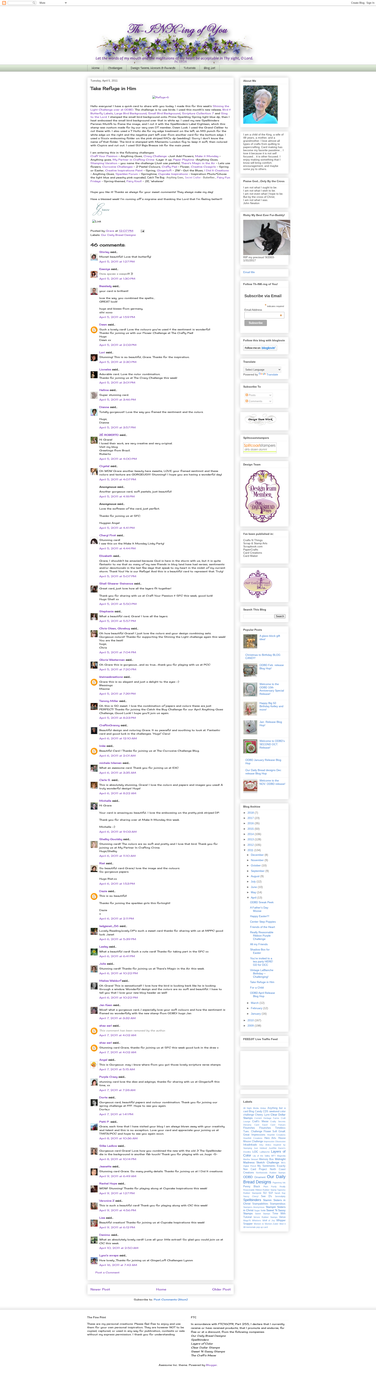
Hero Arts (270, 1138)
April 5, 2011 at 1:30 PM (117, 278)
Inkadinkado (250, 1144)
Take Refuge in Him (262, 982)
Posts (252, 395)
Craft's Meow (260, 1121)
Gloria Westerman (112, 659)
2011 (251, 850)
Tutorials (189, 68)
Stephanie (106, 611)
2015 (251, 828)
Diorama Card (251, 1125)
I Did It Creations (216, 170)
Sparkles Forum (127, 173)
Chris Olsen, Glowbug (114, 628)
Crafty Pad (169, 166)
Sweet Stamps (262, 1213)
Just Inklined (260, 1148)
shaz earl (105, 1025)
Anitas (263, 1108)
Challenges (115, 68)
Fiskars (282, 1125)
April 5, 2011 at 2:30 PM (117, 361)
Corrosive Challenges (117, 166)
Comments (255, 401)
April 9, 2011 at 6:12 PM (117, 1227)
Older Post (221, 1289)
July (254, 881)
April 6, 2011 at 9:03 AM (118, 831)
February (257, 1008)
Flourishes (249, 1128)
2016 (251, 823)
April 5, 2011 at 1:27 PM (117, 261)
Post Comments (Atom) (171, 1299)
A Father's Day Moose (259, 909)
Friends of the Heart (262, 927)
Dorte (103, 1097)
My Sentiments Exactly (271, 1166)
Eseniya (104, 269)
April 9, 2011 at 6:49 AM (117, 1176)
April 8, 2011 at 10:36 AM (118, 1138)
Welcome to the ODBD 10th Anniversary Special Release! (271, 688)
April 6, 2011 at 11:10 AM (117, 855)
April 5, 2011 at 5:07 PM (117, 576)
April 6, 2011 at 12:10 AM (118, 738)
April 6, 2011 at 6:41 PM (117, 956)
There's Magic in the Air (198, 163)
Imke (102, 745)
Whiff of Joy (268, 1220)
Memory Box (266, 1159)
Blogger (211, 1365)
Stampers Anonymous (254, 1207)
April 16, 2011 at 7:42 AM (118, 1265)
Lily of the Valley (261, 1156)
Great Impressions (254, 1134)
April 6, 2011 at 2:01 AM (117, 755)
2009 (251, 1025)
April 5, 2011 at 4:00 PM (118, 458)
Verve (282, 1217)
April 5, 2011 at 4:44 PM (117, 548)
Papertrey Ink (279, 1182)
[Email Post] (142, 230)
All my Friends (259, 944)
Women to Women (263, 1224)
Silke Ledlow (108, 1145)
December (258, 854)
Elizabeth (105, 555)
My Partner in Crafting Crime (133, 159)
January (256, 1013)
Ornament (260, 1177)
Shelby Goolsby (110, 839)
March (255, 1002)
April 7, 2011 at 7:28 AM (117, 1090)
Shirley (104, 252)
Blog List (209, 68)
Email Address (263, 309)
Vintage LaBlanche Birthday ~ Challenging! (261, 973)
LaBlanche (265, 1152)
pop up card (262, 1227)
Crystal (104, 466)
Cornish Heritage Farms (266, 1118)
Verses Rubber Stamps (265, 1217)
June (254, 887)
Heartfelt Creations (252, 1138)
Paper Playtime (183, 159)
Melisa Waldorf (110, 980)
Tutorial (247, 1217)
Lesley (103, 946)
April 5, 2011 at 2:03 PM (117, 344)
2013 (251, 839)
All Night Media (251, 1108)
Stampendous (278, 1203)
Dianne (104, 407)
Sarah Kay (280, 1193)
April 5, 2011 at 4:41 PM (117, 527)
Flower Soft (270, 1131)
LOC (255, 1151)
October (256, 865)
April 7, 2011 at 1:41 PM (116, 1114)
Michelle (105, 800)
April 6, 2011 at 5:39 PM (117, 939)
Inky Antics (265, 1145)
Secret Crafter (193, 177)
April (254, 897)
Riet (102, 863)
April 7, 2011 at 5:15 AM (117, 1069)
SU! (270, 1193)
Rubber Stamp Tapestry (274, 1190)
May (254, 892)
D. (132, 109)
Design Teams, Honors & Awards (153, 68)
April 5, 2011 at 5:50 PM (118, 603)
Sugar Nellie (260, 1210)
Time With (279, 1213)
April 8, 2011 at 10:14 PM (117, 1159)
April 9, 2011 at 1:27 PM (117, 1193)
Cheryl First (107, 535)
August (255, 876)
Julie (102, 963)
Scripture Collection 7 (198, 113)
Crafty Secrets (278, 1121)
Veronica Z (106, 1200)
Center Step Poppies (263, 921)
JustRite (273, 1148)
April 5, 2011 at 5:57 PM (117, 620)
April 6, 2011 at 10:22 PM (118, 973)
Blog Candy (255, 1111)
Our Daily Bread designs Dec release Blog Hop (263, 772)
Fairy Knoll (134, 181)
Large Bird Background (130, 113)
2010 (251, 1020)
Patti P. (104, 1121)
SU (265, 1193)
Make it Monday (206, 156)
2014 (251, 834)
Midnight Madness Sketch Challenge (264, 1161)
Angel (103, 1059)
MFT (273, 1156)
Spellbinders (252, 1200)
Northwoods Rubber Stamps (271, 1172)
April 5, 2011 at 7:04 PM (117, 652)
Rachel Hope (108, 1183)
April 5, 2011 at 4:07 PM (117, 479)
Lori (102, 352)
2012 (251, 844)
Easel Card (268, 1125)
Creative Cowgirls (204, 166)
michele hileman (110, 762)
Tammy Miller (108, 700)
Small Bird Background (164, 113)
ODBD (248, 1177)
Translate (272, 374)
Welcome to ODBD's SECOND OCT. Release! (272, 744)
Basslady (105, 286)
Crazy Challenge (155, 156)
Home (95, 68)
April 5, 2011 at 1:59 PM (117, 317)
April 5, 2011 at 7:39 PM (117, 693)
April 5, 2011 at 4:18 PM (117, 496)
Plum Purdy (270, 1186)
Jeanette (105, 1166)
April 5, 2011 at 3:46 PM (117, 399)
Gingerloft (164, 170)
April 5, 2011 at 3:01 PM (117, 382)
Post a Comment (107, 1272)
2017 (251, 818)
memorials (251, 1227)
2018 (251, 812)
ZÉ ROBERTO (109, 434)
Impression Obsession (275, 1141)
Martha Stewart (250, 1159)
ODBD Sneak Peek (262, 902)
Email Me (249, 272)
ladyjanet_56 (109, 926)
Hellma (104, 390)
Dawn (103, 324)
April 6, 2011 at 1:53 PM (117, 883)
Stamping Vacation (103, 163)
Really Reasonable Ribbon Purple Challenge (261, 935)
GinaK (282, 1131)
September (258, 870)
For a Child (257, 987)
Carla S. (105, 779)
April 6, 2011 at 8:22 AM (117, 793)
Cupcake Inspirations (173, 173)
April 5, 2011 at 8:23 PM (117, 717)
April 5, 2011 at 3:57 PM (117, 427)
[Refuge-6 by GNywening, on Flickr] (161, 97)
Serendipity (280, 1196)
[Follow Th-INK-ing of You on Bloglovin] (260, 349)
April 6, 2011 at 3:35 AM (117, 772)
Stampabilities (260, 1203)
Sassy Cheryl (250, 1196)
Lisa (102, 1217)
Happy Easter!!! (259, 916)
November (258, 860)
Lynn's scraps (108, 1255)
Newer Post (100, 1289)
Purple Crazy (108, 1076)
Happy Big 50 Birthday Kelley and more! (271, 706)
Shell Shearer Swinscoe (116, 583)
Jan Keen (105, 1005)
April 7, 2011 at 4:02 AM (117, 1035)
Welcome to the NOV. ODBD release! (272, 782)
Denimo (104, 1234)
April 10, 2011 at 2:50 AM (118, 1247)
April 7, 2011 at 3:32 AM (117, 1018)
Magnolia (281, 1156)
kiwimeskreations (111, 676)
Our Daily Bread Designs (118, 234)
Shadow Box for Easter (260, 951)
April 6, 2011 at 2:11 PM (116, 918)
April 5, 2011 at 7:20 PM (117, 669)
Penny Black (251, 1186)
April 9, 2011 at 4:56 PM (117, 1210)
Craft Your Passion (104, 156)
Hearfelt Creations (276, 1135)
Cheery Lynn (262, 1114)
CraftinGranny (109, 725)
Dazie (103, 891)
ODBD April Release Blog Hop (262, 994)
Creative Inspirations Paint (124, 170)
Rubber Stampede (252, 1193)
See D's (266, 1196)
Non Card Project (255, 1169)
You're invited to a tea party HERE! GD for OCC (261, 962)
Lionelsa (105, 369)
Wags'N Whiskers (252, 1220)
